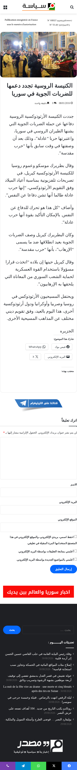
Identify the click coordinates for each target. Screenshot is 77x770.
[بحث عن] (72, 8)
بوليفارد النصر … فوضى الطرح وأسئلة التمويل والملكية (38, 719)
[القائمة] (5, 8)
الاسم (74, 484)
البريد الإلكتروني (68, 502)
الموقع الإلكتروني (67, 519)
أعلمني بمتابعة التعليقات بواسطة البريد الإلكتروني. (46, 551)
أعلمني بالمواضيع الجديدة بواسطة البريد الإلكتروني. (45, 559)
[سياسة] (38, 7)
